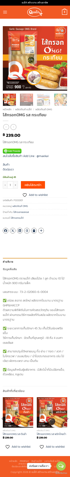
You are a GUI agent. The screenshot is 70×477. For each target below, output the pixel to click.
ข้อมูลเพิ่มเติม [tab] (10, 269)
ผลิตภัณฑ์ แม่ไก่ (23, 109)
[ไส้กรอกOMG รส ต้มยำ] (18, 412)
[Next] (61, 58)
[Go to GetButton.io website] (61, 473)
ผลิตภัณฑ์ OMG (43, 109)
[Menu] (5, 12)
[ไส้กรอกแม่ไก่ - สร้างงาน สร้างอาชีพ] (35, 12)
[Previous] (8, 58)
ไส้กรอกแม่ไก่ (17, 218)
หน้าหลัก (7, 109)
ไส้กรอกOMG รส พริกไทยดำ (51, 434)
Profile (24, 461)
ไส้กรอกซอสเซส (21, 212)
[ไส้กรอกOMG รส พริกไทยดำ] (52, 412)
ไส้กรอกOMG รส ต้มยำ (15, 434)
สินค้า (6, 164)
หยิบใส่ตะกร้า (33, 185)
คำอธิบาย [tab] (8, 261)
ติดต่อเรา (8, 169)
